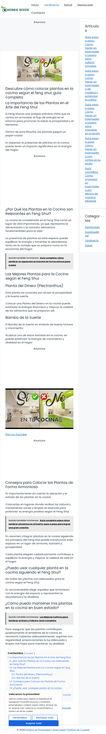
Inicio (35, 5)
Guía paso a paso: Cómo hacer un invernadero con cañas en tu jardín (92, 150)
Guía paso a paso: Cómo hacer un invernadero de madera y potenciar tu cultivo (92, 85)
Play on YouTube (16, 434)
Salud (68, 5)
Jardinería (51, 5)
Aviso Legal (59, 729)
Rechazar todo (44, 717)
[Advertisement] (39, 36)
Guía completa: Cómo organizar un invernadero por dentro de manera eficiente (92, 185)
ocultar (29, 653)
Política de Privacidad (38, 729)
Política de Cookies (78, 729)
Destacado (85, 5)
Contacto (38, 13)
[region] (33, 709)
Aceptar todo (34, 723)
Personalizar (20, 717)
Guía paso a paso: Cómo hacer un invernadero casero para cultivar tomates (92, 51)
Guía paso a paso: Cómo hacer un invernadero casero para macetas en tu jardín (92, 119)
